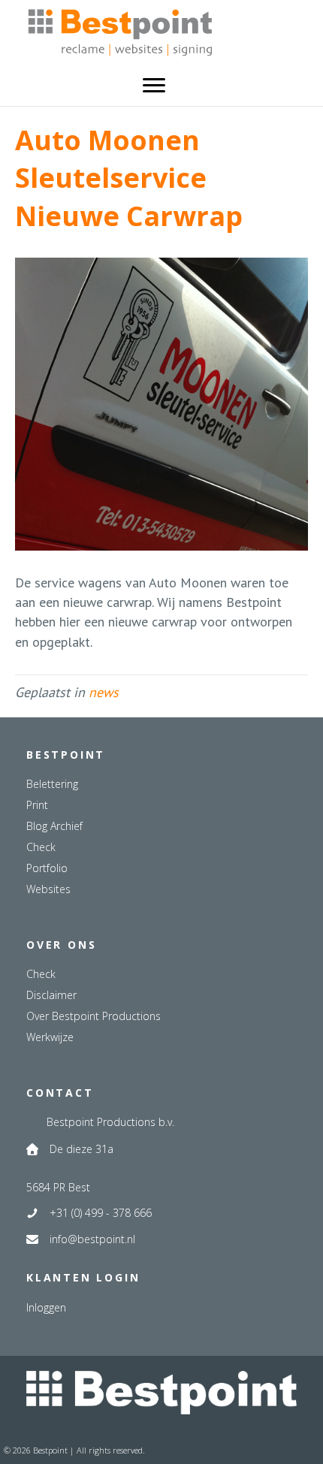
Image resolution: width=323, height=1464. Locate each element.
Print (37, 805)
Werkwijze (50, 1037)
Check (41, 847)
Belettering (52, 784)
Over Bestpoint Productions (93, 1016)
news (104, 692)
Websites (48, 889)
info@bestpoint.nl (92, 1239)
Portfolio (47, 868)
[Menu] (154, 85)
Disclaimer (51, 995)
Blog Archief (54, 826)
